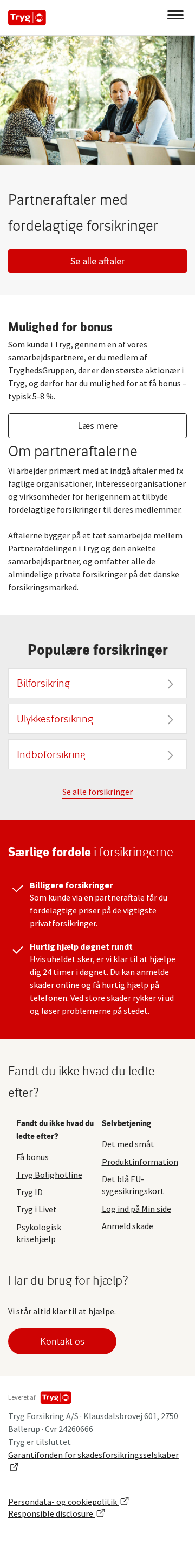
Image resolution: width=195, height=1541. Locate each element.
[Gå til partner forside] (27, 17)
